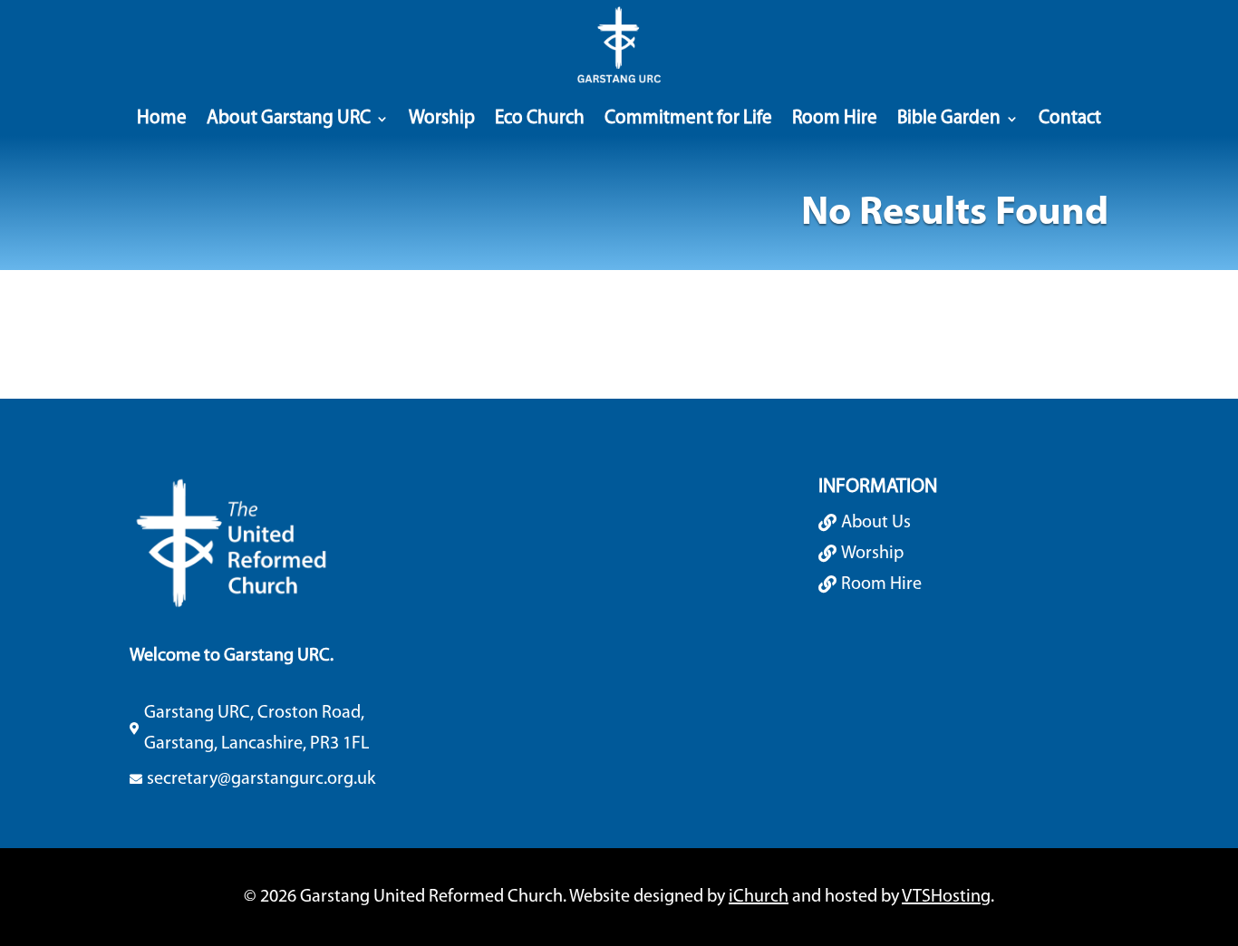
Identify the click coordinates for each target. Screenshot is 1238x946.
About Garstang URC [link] (289, 118)
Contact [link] (1070, 118)
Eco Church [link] (540, 118)
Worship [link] (442, 118)
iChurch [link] (758, 897)
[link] (619, 45)
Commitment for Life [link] (688, 118)
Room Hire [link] (834, 118)
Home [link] (162, 118)
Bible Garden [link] (949, 118)
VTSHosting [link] (946, 897)
